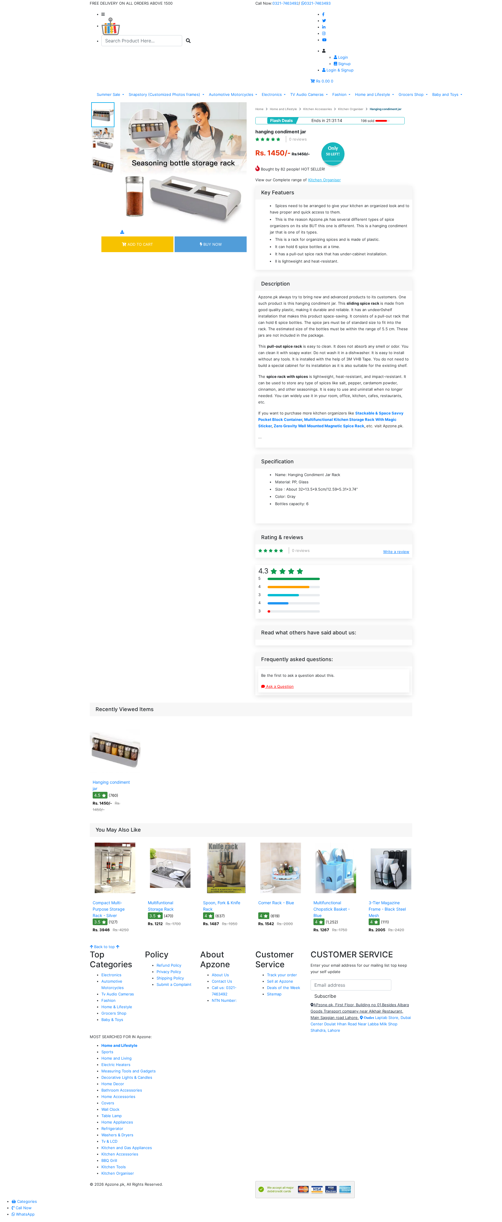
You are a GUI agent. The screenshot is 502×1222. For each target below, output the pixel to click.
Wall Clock (110, 1109)
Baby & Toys (112, 1019)
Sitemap (274, 994)
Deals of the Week (283, 987)
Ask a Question (279, 686)
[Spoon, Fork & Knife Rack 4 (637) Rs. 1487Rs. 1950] (225, 893)
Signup (344, 63)
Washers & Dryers (117, 1135)
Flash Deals (281, 120)
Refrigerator (112, 1128)
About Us (220, 974)
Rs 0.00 (323, 81)
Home (259, 109)
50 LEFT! (333, 154)
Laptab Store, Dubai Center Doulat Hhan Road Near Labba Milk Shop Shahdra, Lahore (361, 1024)
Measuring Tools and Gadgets (128, 1071)
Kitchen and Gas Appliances (126, 1147)
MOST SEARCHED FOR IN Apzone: (121, 1036)
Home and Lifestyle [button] (373, 94)
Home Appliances (117, 1122)
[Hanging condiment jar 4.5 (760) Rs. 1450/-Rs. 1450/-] (115, 773)
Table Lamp (111, 1115)
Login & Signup (339, 70)
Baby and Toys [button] (446, 94)
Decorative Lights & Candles (126, 1077)
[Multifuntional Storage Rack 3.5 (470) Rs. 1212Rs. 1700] (170, 893)
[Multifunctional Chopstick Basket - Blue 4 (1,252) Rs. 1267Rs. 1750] (336, 893)
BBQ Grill (109, 1160)
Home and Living (116, 1058)
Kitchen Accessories (317, 109)
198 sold (367, 121)
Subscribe (325, 996)
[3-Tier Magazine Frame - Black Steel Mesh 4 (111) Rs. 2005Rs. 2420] (391, 893)
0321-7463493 (317, 3)
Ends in (318, 120)
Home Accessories (118, 1096)
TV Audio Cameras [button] (307, 94)
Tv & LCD (109, 1141)
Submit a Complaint (174, 984)
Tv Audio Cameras (117, 994)
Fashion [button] (340, 94)
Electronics (111, 974)
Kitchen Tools (113, 1166)
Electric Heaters (115, 1064)
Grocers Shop (113, 1013)
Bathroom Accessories (121, 1090)
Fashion (108, 1000)
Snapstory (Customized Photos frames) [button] (165, 94)
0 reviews (298, 139)
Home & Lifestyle (116, 1006)
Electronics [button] (272, 94)
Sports (107, 1051)
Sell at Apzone (280, 981)
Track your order (282, 974)
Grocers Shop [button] (412, 94)
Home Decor (112, 1083)
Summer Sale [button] (109, 94)
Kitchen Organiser (350, 109)
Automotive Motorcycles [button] (231, 94)
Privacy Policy (169, 971)
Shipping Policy (170, 978)
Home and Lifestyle (283, 109)
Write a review (396, 551)
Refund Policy (169, 965)
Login (342, 57)
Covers (107, 1103)
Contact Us (222, 981)
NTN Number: (224, 1000)
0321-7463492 (285, 3)
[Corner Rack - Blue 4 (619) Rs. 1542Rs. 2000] (280, 893)
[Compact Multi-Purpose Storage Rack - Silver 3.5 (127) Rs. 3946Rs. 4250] (115, 893)
